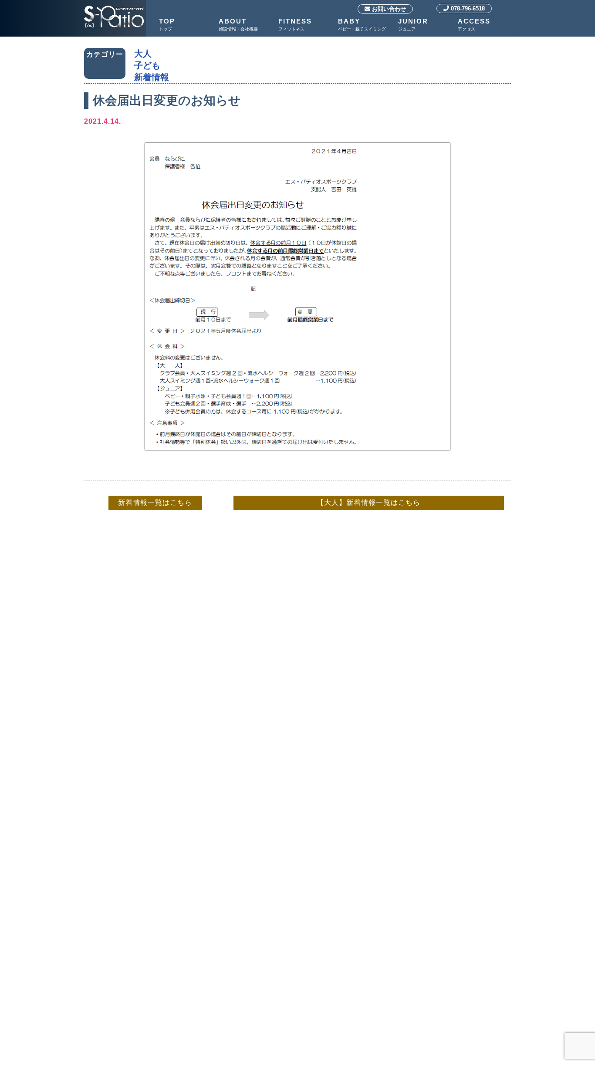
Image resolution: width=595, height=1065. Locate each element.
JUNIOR (413, 24)
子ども (147, 65)
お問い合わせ (388, 9)
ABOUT (238, 24)
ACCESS (474, 24)
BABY (362, 24)
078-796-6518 (467, 8)
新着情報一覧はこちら (155, 502)
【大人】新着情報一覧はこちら (368, 502)
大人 (143, 53)
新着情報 (151, 77)
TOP (167, 24)
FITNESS (295, 24)
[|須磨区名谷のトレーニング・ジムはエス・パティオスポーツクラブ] (114, 6)
